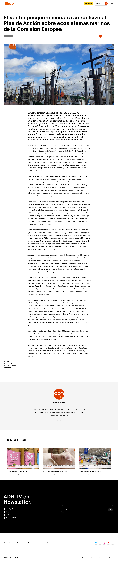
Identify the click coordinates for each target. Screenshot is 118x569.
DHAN (16, 557)
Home (5, 542)
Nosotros (49, 542)
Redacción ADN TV (59, 402)
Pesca (6, 362)
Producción (8, 363)
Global (34, 542)
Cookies (101, 557)
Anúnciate (85, 557)
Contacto (57, 542)
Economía (8, 367)
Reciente (12, 542)
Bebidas (27, 542)
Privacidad (93, 557)
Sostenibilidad (10, 365)
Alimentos (8, 36)
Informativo (41, 542)
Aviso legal (109, 557)
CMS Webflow (8, 557)
